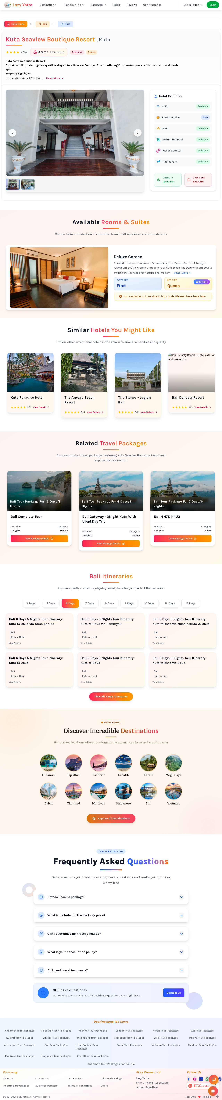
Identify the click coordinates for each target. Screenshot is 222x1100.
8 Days (109, 603)
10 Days (149, 603)
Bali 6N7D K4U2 (167, 517)
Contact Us (174, 992)
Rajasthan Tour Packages (56, 1030)
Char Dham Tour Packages (93, 1055)
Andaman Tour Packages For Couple (111, 1064)
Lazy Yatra (23, 4)
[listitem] (48, 765)
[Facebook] (188, 1079)
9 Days (129, 603)
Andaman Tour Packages (20, 1030)
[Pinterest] (219, 1079)
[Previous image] (12, 133)
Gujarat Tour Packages (19, 1037)
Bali (44, 23)
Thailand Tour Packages (202, 1045)
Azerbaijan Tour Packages (19, 1045)
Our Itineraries (152, 4)
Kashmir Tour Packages (93, 1030)
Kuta (67, 23)
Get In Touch (191, 4)
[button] (75, 133)
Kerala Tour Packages (166, 1030)
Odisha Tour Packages (202, 1037)
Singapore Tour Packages (56, 1055)
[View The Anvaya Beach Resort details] (30, 372)
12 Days (170, 603)
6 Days (70, 603)
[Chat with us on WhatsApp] (207, 1079)
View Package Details (37, 538)
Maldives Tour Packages (19, 1055)
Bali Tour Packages (56, 1045)
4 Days (31, 603)
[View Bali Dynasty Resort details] (138, 372)
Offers (104, 1085)
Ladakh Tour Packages (129, 1030)
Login (212, 4)
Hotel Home (17, 23)
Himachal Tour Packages (129, 1037)
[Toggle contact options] (213, 1091)
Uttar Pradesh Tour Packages (87, 1046)
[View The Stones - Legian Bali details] (84, 372)
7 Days (89, 603)
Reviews (132, 4)
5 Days (50, 603)
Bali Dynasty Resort (134, 397)
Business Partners (46, 1085)
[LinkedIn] (201, 1079)
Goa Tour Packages (202, 1030)
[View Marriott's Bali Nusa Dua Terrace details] (191, 372)
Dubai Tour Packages (129, 1045)
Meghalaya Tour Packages (92, 1037)
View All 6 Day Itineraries (111, 696)
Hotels (116, 4)
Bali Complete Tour (26, 517)
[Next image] (138, 133)
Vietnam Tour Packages (166, 1045)
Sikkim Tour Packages (56, 1037)
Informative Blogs (111, 1078)
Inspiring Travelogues (16, 1085)
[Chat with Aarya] (214, 1079)
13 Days (191, 603)
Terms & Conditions (80, 1085)
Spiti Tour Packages (166, 1037)
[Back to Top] (217, 1097)
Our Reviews (75, 1078)
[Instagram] (195, 1079)
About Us (8, 1078)
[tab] (13, 184)
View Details (40, 412)
